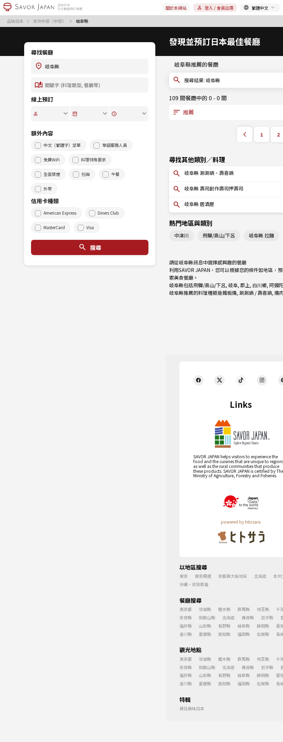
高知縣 (224, 634)
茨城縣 (205, 609)
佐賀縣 (263, 634)
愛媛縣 (205, 634)
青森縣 (248, 617)
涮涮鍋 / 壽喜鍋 (255, 292)
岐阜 (233, 285)
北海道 (260, 576)
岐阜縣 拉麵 (261, 235)
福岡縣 (243, 634)
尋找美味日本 (191, 708)
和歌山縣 (207, 617)
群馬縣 (243, 609)
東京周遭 (203, 576)
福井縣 (185, 626)
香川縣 (185, 634)
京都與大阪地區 (232, 576)
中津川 (181, 235)
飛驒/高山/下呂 (219, 235)
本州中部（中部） (50, 21)
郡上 (245, 285)
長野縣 (224, 626)
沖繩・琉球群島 (193, 584)
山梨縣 (205, 626)
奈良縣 (185, 617)
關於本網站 (176, 8)
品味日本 (16, 21)
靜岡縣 (263, 626)
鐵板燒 (229, 292)
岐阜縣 (243, 626)
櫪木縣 (224, 609)
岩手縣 (267, 617)
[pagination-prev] (244, 134)
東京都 (185, 609)
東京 (183, 576)
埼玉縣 (263, 609)
